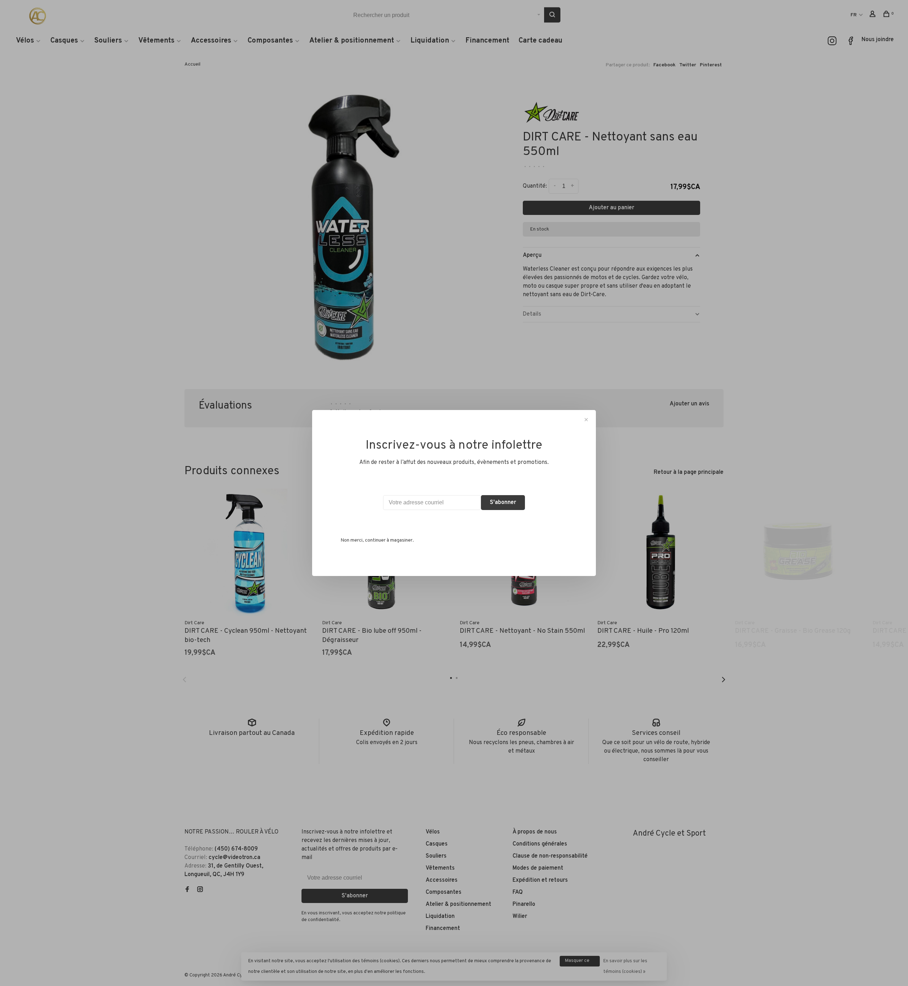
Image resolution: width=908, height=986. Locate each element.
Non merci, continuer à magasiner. (377, 540)
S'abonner (503, 502)
